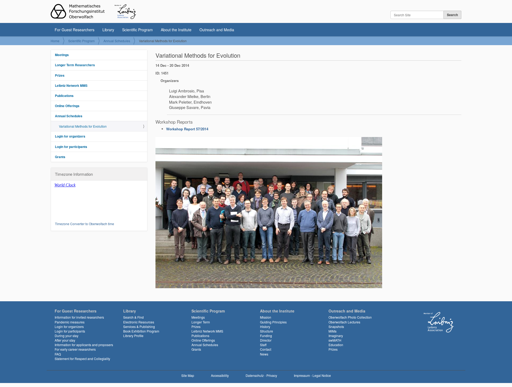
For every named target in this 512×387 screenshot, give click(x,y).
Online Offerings (67, 105)
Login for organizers (70, 136)
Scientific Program (137, 29)
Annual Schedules (116, 40)
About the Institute (176, 29)
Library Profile (133, 335)
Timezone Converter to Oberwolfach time (84, 223)
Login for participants (71, 146)
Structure (266, 331)
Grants (60, 156)
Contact (265, 349)
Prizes (60, 75)
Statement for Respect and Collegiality (82, 358)
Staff (263, 344)
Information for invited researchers (79, 317)
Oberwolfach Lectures (344, 322)
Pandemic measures (70, 322)
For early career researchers (75, 349)
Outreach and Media (216, 29)
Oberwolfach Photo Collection (350, 317)
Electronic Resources (138, 322)
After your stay (65, 340)
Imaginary (336, 335)
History (265, 326)
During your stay (66, 335)
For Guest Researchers (74, 29)
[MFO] (93, 11)
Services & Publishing (139, 326)
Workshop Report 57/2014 (187, 128)
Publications (64, 95)
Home (55, 40)
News (264, 354)
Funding (266, 335)
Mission (265, 317)
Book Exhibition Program (141, 331)
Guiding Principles (273, 322)
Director (265, 340)
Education (336, 344)
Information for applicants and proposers (84, 344)
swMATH (335, 340)
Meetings (62, 54)
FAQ (58, 354)
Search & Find (133, 317)
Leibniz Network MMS (71, 85)
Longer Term (200, 322)
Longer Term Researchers (75, 64)
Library (108, 29)
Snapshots (336, 326)
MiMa (333, 331)
